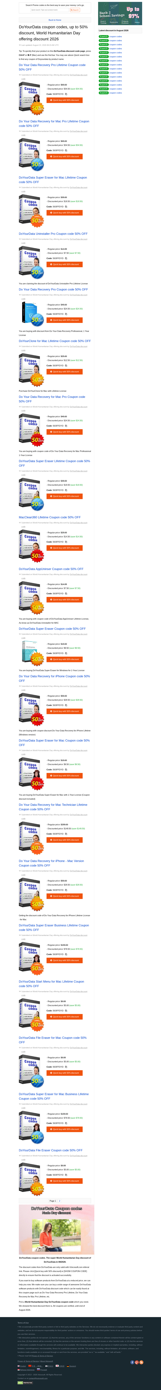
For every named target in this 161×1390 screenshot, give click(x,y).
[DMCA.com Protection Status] (25, 1384)
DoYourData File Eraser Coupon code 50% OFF (51, 1150)
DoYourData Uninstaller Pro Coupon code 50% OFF (53, 233)
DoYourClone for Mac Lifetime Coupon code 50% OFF (55, 341)
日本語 (61, 1366)
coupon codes (111, 36)
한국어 (50, 1366)
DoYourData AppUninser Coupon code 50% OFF (51, 569)
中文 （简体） (37, 1366)
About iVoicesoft (46, 1361)
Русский (43, 1370)
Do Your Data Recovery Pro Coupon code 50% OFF (53, 289)
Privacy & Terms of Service (42, 1356)
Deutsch (72, 1366)
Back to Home (55, 20)
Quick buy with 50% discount (66, 100)
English (23, 1366)
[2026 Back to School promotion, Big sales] (120, 24)
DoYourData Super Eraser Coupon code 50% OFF (52, 628)
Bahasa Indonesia (27, 1370)
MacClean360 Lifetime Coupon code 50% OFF (50, 517)
